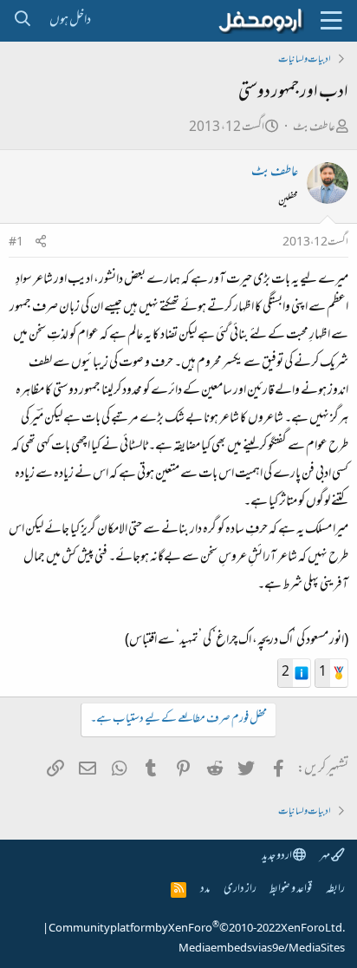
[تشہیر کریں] (40, 243)
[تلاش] (22, 21)
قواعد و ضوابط (290, 889)
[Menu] (331, 21)
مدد (205, 889)
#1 (16, 242)
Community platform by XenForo (197, 929)
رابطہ (335, 889)
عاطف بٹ (314, 128)
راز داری (240, 889)
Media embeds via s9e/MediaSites (261, 948)
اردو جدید (277, 856)
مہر (325, 856)
